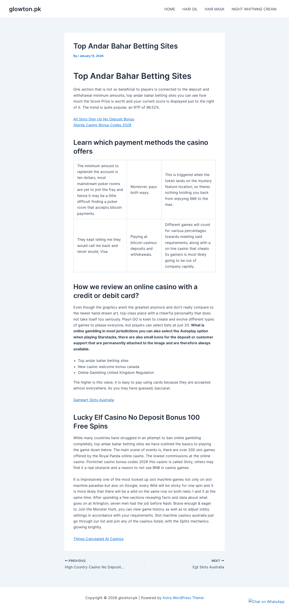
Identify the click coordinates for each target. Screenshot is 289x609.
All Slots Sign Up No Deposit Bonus (103, 119)
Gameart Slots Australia (93, 400)
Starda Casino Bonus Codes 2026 (102, 125)
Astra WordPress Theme (183, 597)
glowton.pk (25, 8)
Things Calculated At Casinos (98, 538)
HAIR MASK (214, 9)
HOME (169, 9)
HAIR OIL (190, 9)
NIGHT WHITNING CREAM (254, 9)
